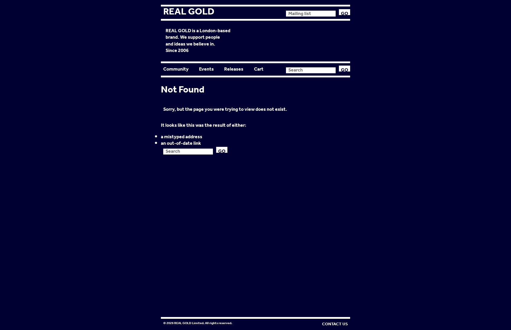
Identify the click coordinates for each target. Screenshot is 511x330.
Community (176, 69)
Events (206, 69)
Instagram (278, 12)
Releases (233, 69)
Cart (258, 69)
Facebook (257, 12)
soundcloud (247, 12)
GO (344, 12)
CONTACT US (335, 324)
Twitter (267, 12)
